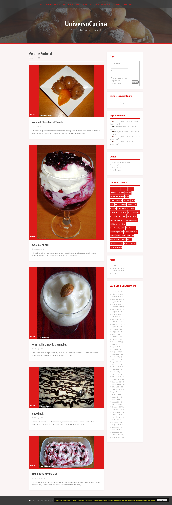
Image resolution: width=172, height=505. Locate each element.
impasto (113, 208)
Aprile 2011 (115, 357)
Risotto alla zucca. (126, 126)
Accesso (135, 82)
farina (133, 201)
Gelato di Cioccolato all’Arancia (47, 122)
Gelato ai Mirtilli (40, 245)
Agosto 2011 (116, 347)
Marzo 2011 (116, 359)
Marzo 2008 (116, 402)
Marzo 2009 (116, 374)
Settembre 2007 (117, 417)
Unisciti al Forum (68, 4)
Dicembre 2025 (117, 299)
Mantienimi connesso (120, 78)
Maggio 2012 (116, 332)
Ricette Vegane (131, 228)
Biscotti (130, 189)
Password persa (116, 83)
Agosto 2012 (116, 327)
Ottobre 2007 (116, 414)
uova (121, 243)
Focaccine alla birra (133, 121)
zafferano (133, 243)
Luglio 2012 (115, 329)
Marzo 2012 (116, 337)
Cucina (78, 4)
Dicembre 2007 (117, 409)
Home (41, 4)
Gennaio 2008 (116, 407)
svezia (129, 240)
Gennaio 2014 (116, 314)
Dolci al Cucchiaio (116, 201)
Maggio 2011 (116, 354)
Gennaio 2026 (116, 297)
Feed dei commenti (118, 271)
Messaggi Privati (117, 165)
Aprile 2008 (115, 399)
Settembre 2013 (117, 317)
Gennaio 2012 (116, 342)
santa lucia (130, 236)
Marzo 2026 (116, 292)
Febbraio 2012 (116, 339)
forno (112, 204)
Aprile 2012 (115, 334)
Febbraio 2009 (116, 377)
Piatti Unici (113, 224)
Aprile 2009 (115, 372)
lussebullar (113, 216)
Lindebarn (124, 212)
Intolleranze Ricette (123, 208)
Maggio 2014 (116, 312)
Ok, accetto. (162, 500)
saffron (118, 236)
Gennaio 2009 (116, 379)
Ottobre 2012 (116, 322)
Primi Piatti (122, 224)
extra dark (126, 201)
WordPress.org (116, 273)
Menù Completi (132, 216)
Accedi (114, 266)
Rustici (112, 236)
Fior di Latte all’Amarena (44, 474)
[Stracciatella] (66, 387)
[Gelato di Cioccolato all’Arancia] (66, 91)
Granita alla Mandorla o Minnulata (49, 344)
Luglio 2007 (115, 422)
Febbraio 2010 (116, 367)
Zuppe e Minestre (116, 247)
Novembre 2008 (117, 384)
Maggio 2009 (116, 369)
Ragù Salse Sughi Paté (117, 228)
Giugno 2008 (116, 394)
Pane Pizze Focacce (131, 220)
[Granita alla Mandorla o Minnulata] (66, 303)
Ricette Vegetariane (116, 232)
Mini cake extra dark (116, 220)
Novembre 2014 (117, 309)
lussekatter (122, 216)
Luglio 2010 (115, 362)
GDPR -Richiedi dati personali (110, 4)
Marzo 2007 (116, 432)
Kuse (132, 208)
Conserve (121, 193)
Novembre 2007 (117, 412)
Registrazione (115, 81)
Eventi (85, 4)
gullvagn (129, 204)
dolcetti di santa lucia (117, 197)
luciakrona (136, 212)
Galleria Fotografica (53, 4)
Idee (91, 4)
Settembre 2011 (117, 344)
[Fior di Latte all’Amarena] (66, 452)
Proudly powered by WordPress (39, 501)
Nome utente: (115, 63)
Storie (97, 4)
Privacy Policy (127, 4)
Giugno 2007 (116, 425)
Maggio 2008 (116, 397)
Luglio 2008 (115, 392)
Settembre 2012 (117, 324)
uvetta (126, 243)
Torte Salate (114, 243)
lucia (129, 212)
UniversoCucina (86, 23)
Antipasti (124, 189)
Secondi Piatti (114, 240)
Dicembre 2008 (117, 382)
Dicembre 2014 (117, 307)
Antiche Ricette (115, 189)
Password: (114, 71)
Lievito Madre (114, 212)
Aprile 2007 (115, 429)
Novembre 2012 (117, 319)
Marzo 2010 (116, 364)
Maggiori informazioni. (149, 500)
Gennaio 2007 (116, 437)
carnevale (113, 193)
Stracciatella (38, 413)
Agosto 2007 (116, 419)
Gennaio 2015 (116, 304)
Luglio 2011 (115, 349)
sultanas (123, 240)
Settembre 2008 (117, 389)
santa (124, 236)
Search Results (116, 170)
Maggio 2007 (116, 427)
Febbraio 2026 (116, 294)
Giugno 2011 (116, 352)
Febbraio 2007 (116, 435)
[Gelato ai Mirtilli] (66, 192)
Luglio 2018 (115, 302)
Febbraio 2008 (116, 404)
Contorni (128, 193)
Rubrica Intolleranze (130, 232)
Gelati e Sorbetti (120, 204)
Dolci (127, 197)
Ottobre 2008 (116, 387)
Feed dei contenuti (118, 268)
